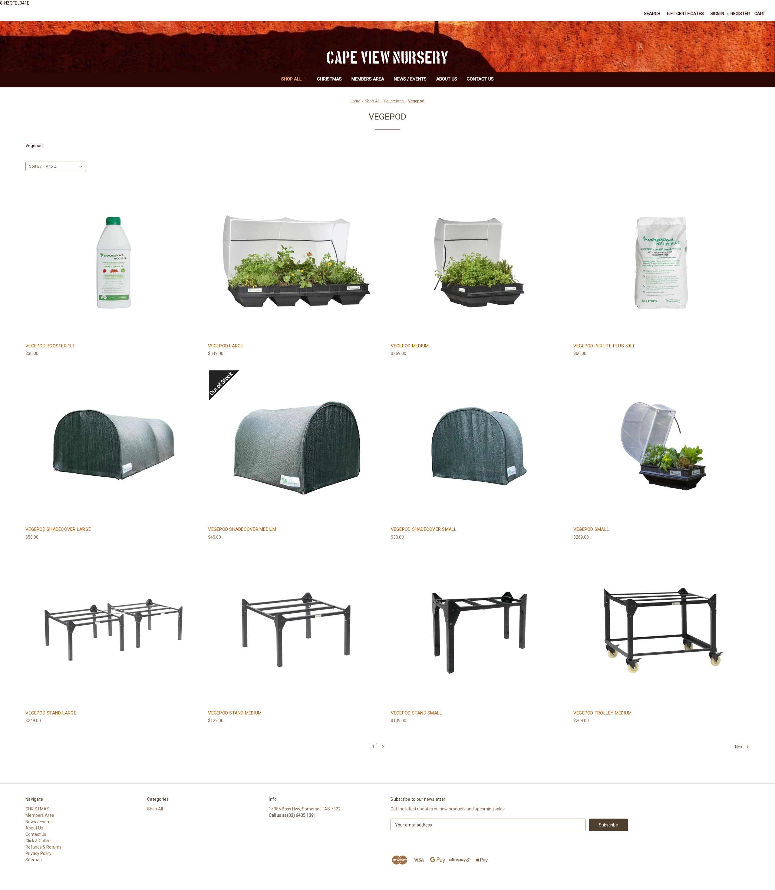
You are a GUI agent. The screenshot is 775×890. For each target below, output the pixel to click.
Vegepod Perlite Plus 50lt (604, 346)
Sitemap (33, 859)
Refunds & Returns (43, 847)
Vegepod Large (225, 346)
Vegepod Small (591, 529)
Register (740, 13)
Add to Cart (114, 273)
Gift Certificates (685, 13)
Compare (111, 263)
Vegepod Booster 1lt (50, 346)
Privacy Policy (38, 853)
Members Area (367, 79)
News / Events (410, 79)
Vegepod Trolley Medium (602, 713)
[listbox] (65, 166)
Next (740, 746)
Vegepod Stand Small (416, 713)
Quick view (112, 251)
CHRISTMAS (329, 79)
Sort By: (35, 166)
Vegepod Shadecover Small (424, 529)
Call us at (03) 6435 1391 (292, 815)
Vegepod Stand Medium (235, 713)
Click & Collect (38, 840)
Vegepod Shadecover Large (58, 529)
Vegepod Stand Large (50, 713)
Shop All (291, 79)
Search (652, 13)
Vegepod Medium (410, 346)
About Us (446, 79)
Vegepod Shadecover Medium (242, 529)
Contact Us (480, 79)
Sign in (717, 13)
